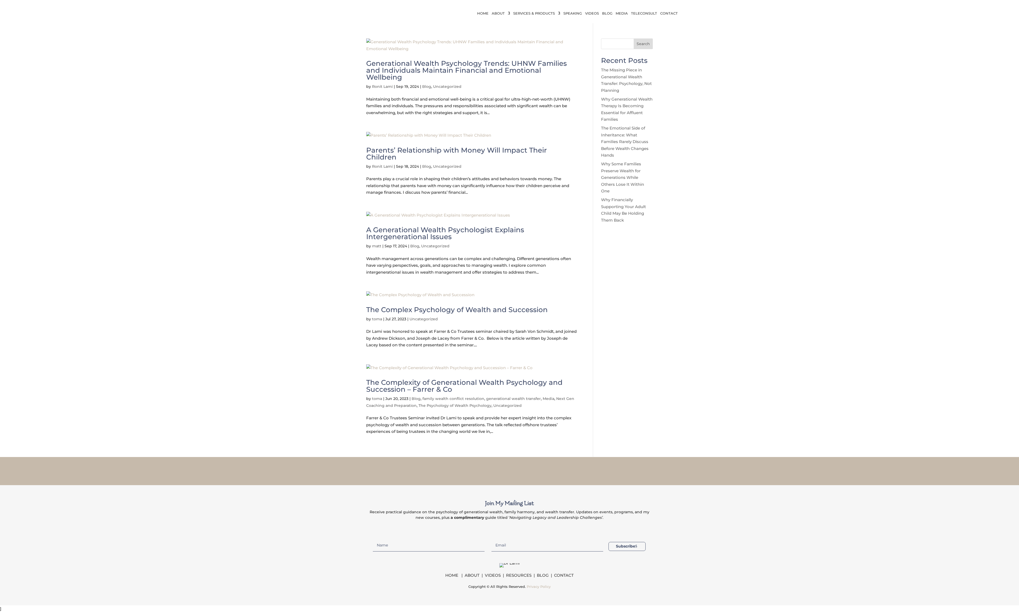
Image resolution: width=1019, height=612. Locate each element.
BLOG (543, 575)
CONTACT (564, 575)
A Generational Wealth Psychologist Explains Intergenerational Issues (445, 233)
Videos (592, 13)
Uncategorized (447, 86)
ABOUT (472, 575)
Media (622, 13)
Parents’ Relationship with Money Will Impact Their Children (456, 153)
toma (377, 319)
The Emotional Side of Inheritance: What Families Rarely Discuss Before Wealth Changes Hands (625, 142)
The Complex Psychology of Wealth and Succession (457, 309)
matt (376, 246)
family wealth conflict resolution (453, 398)
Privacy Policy (539, 586)
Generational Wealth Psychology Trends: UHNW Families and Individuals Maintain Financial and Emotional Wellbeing (466, 70)
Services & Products (534, 13)
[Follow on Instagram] (502, 470)
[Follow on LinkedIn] (516, 470)
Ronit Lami (382, 86)
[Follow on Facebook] (489, 470)
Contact (669, 13)
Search (643, 43)
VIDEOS (493, 575)
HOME (452, 575)
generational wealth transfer (513, 398)
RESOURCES (519, 575)
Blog (607, 13)
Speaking (572, 13)
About (498, 13)
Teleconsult (644, 13)
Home (483, 13)
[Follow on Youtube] (530, 470)
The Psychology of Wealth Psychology (454, 405)
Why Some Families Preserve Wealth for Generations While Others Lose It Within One (622, 177)
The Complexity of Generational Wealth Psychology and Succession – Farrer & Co (464, 386)
